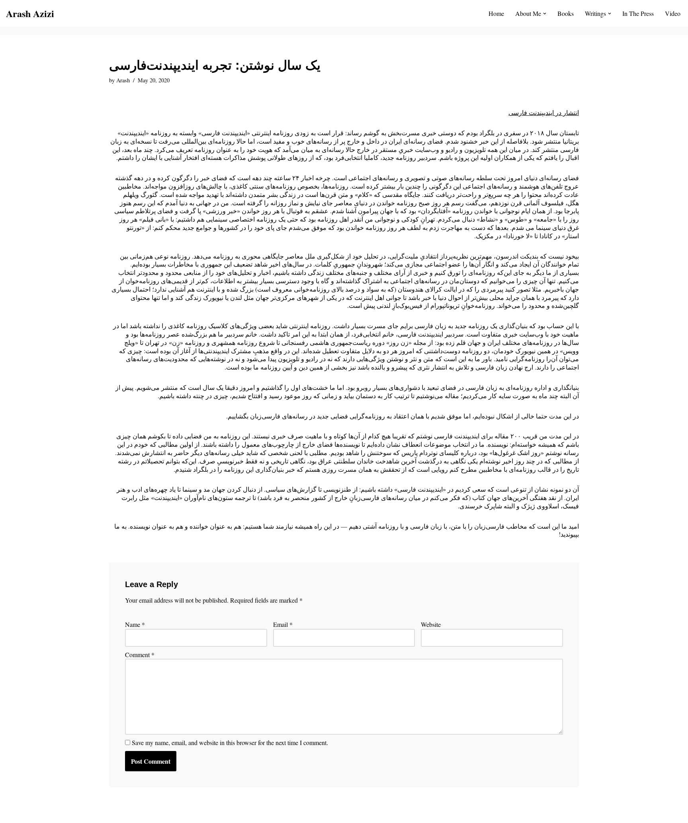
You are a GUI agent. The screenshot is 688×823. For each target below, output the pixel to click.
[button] (544, 13)
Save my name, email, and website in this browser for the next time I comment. (230, 743)
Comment (139, 655)
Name (135, 624)
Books (565, 13)
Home (496, 13)
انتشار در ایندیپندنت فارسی (543, 112)
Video (672, 13)
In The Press (638, 13)
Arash (123, 80)
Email (283, 624)
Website (431, 624)
